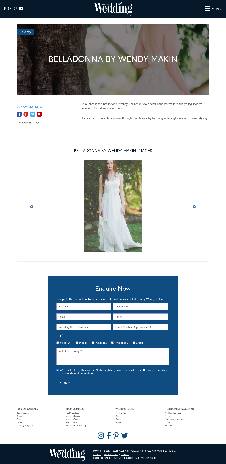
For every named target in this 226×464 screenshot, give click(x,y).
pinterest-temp (25, 114)
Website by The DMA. (166, 451)
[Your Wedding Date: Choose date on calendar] (61, 335)
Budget (118, 422)
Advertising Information (175, 419)
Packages (101, 342)
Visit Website (25, 123)
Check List (119, 419)
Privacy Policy (111, 454)
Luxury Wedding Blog (122, 458)
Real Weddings (23, 413)
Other (139, 342)
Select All (65, 342)
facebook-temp (19, 114)
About (167, 416)
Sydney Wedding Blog (145, 458)
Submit (65, 383)
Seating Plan (120, 413)
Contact (168, 422)
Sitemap (168, 425)
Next (194, 207)
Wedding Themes (73, 419)
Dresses (20, 416)
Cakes (19, 419)
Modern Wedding (67, 454)
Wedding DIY (71, 422)
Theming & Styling (25, 425)
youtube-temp (39, 114)
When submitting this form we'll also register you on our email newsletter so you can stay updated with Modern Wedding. (111, 371)
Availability (121, 342)
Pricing (83, 342)
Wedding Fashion (73, 416)
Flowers (20, 422)
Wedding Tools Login (174, 413)
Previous (32, 207)
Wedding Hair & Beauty (76, 425)
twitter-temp (32, 114)
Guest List (119, 416)
